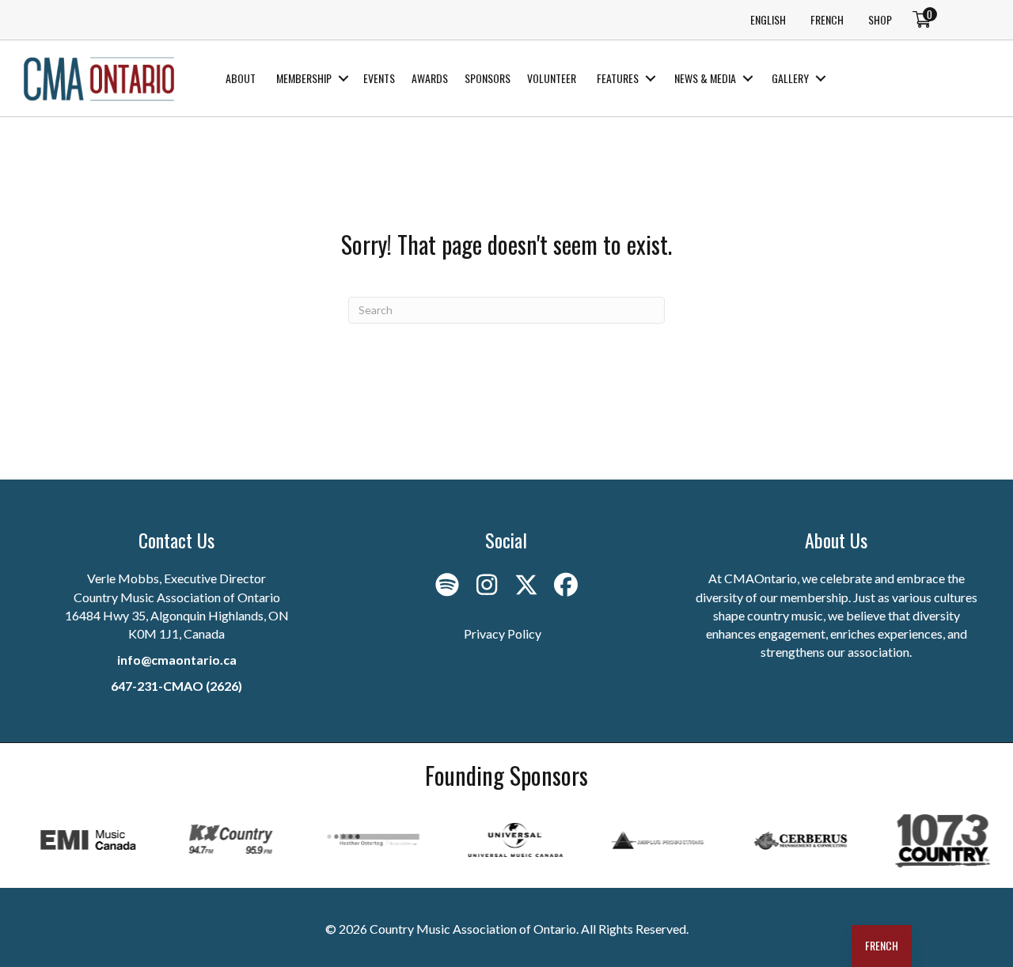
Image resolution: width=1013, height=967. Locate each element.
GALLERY (790, 78)
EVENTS (379, 78)
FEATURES (618, 78)
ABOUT (241, 78)
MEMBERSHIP (304, 78)
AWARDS (430, 78)
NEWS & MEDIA (705, 78)
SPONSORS (487, 78)
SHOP (880, 19)
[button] (343, 78)
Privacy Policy (502, 633)
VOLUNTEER (551, 78)
